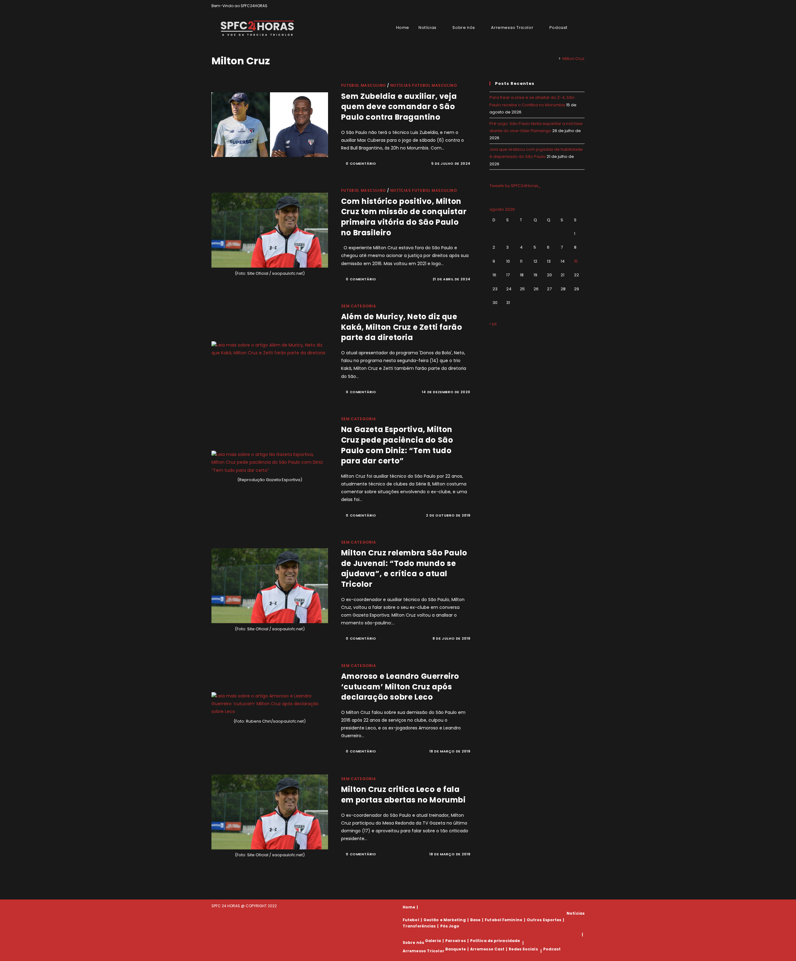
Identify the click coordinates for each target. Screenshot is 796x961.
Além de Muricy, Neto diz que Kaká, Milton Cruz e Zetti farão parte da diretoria (401, 327)
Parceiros (455, 940)
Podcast (552, 949)
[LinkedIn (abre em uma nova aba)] (582, 6)
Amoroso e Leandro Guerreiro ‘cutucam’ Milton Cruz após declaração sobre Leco (400, 686)
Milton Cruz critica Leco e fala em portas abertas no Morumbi (403, 794)
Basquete (455, 949)
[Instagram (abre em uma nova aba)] (575, 6)
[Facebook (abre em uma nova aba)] (568, 6)
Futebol (411, 919)
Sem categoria (358, 306)
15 (576, 261)
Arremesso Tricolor (423, 951)
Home (409, 907)
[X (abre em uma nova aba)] (561, 6)
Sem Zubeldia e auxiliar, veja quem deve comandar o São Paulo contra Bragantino (399, 106)
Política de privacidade (495, 940)
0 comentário (361, 163)
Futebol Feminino (503, 919)
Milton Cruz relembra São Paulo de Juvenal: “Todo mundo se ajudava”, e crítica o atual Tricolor (404, 568)
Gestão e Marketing (444, 919)
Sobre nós (413, 942)
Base (475, 919)
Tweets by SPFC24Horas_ (515, 186)
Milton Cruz (573, 59)
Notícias (576, 913)
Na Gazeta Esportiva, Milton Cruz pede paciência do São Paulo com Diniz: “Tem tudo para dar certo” (397, 445)
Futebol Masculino (363, 85)
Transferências (419, 926)
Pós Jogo (450, 926)
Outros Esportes (544, 919)
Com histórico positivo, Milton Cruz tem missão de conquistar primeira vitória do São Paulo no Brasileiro (403, 217)
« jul (493, 324)
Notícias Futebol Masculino (423, 85)
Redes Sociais (523, 949)
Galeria (433, 940)
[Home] (555, 59)
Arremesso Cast (487, 949)
